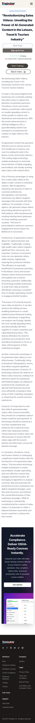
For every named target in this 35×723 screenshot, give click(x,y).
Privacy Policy (24, 672)
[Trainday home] (8, 3)
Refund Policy (24, 682)
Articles (5, 686)
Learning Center (7, 707)
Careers (21, 661)
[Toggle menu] (31, 3)
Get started (17, 585)
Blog (4, 661)
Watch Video (17, 72)
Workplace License (9, 669)
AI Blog (5, 683)
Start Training (17, 66)
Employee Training (8, 665)
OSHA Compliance (9, 673)
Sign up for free (17, 50)
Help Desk (6, 703)
